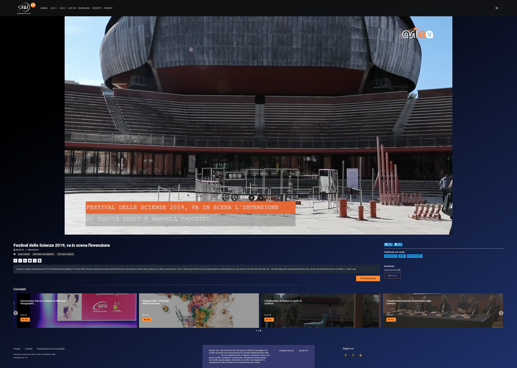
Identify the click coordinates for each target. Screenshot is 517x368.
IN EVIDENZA (390, 256)
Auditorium (23, 254)
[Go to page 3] (260, 330)
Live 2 (62, 8)
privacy (108, 8)
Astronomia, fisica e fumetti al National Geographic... (285, 302)
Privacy (16, 349)
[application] (258, 125)
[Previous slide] (16, 313)
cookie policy (214, 355)
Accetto (303, 351)
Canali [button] (44, 8)
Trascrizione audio (368, 278)
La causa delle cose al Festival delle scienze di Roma (46, 302)
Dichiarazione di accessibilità (50, 349)
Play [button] (24, 320)
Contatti (28, 349)
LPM (26, 358)
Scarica (393, 275)
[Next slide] (501, 313)
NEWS (402, 256)
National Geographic (43, 254)
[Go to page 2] (258, 330)
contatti (97, 8)
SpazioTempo (414, 256)
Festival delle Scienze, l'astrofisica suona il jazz (166, 302)
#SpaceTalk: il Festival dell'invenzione (398, 302)
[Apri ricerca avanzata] (496, 8)
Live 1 (53, 8)
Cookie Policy (286, 351)
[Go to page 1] (256, 330)
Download (84, 8)
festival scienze (66, 254)
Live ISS (72, 8)
